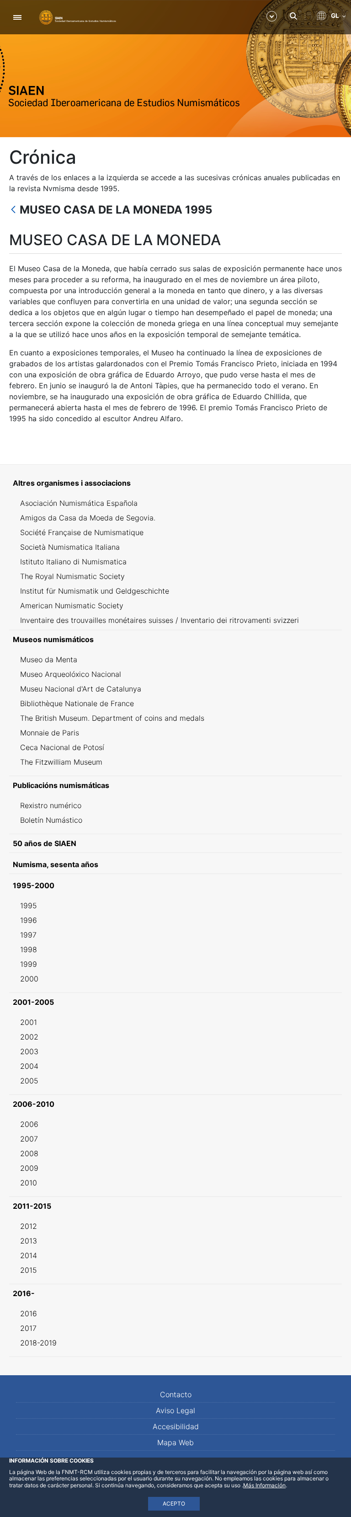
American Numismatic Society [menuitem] (71, 605)
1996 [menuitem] (28, 920)
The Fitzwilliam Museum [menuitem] (61, 762)
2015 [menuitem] (28, 1270)
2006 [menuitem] (29, 1124)
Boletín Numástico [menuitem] (51, 820)
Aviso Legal (175, 1410)
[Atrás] (13, 210)
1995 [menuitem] (28, 905)
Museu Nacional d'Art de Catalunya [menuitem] (80, 688)
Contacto (175, 1394)
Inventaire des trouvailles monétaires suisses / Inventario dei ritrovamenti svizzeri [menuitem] (159, 620)
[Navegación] (17, 17)
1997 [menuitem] (28, 934)
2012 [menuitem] (28, 1226)
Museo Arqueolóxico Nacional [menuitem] (70, 674)
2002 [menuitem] (29, 1036)
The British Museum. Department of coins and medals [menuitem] (112, 718)
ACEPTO (174, 1503)
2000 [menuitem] (29, 978)
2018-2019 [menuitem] (38, 1342)
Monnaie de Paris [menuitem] (49, 732)
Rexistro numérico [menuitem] (50, 805)
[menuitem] (175, 483)
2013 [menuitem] (28, 1240)
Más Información (264, 1485)
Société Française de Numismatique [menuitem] (82, 532)
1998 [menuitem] (28, 949)
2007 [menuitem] (29, 1138)
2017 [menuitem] (28, 1328)
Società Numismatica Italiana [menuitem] (70, 547)
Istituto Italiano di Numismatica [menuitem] (73, 561)
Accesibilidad (176, 1426)
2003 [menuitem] (29, 1051)
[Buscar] (293, 16)
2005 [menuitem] (29, 1080)
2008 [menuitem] (29, 1153)
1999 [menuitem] (28, 964)
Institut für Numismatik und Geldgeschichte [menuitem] (94, 590)
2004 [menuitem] (29, 1066)
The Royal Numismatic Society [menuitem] (72, 576)
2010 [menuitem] (28, 1182)
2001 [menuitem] (28, 1022)
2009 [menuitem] (29, 1168)
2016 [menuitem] (28, 1313)
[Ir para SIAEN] (77, 17)
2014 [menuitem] (28, 1255)
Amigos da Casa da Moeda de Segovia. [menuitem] (87, 517)
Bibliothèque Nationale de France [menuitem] (77, 703)
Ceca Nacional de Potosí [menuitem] (62, 747)
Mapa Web (175, 1442)
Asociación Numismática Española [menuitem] (79, 503)
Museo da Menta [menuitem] (48, 659)
